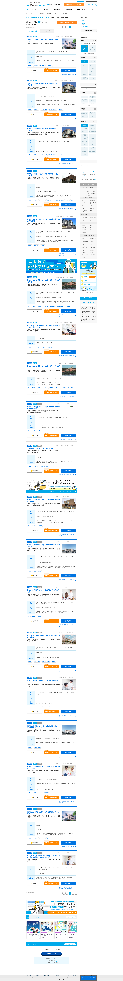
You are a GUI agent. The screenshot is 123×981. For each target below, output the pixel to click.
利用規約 (69, 975)
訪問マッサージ (92, 74)
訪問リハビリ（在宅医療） (92, 65)
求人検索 (46, 10)
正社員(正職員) (84, 113)
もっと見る (88, 105)
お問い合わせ (75, 975)
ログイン (90, 4)
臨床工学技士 (56, 977)
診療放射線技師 (63, 977)
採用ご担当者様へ (80, 1)
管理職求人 (84, 97)
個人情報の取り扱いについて (59, 975)
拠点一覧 (91, 10)
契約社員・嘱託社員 (92, 113)
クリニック (84, 65)
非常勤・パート (84, 116)
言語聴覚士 (42, 977)
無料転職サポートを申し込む (73, 4)
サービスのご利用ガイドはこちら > (91, 292)
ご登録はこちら (91, 276)
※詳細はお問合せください (40, 448)
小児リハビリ (84, 71)
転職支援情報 (68, 10)
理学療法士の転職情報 (40, 13)
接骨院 (84, 74)
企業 (84, 68)
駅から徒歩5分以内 (92, 97)
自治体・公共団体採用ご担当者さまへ (44, 975)
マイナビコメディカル (30, 13)
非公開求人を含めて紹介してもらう (66, 22)
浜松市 (60, 13)
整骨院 (92, 71)
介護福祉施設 (92, 61)
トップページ (27, 10)
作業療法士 (35, 977)
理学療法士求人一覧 (49, 13)
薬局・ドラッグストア (84, 78)
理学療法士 (29, 977)
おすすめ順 (34, 31)
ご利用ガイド (34, 10)
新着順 (48, 31)
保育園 (92, 68)
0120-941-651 (54, 4)
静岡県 (56, 13)
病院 (84, 61)
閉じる (88, 81)
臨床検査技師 (48, 977)
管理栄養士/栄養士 (72, 977)
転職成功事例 (57, 10)
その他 (92, 78)
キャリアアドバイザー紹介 (80, 10)
